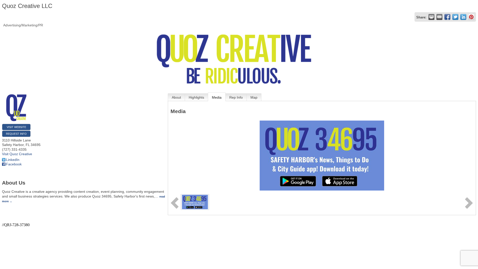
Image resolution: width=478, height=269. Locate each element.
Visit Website (16, 127)
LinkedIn (12, 160)
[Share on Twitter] (455, 17)
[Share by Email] (439, 17)
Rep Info (236, 97)
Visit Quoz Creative (17, 154)
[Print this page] (431, 17)
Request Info (16, 133)
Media (217, 97)
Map (253, 97)
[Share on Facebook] (447, 17)
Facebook (14, 164)
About (176, 97)
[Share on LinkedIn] (463, 17)
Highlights (196, 97)
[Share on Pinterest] (471, 17)
